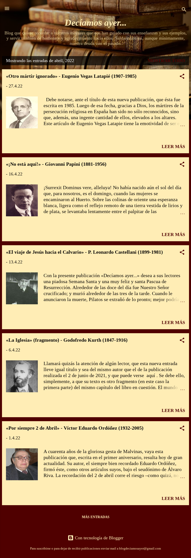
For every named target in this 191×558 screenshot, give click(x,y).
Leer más (173, 146)
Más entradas (95, 517)
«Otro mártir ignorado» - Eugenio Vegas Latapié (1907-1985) (71, 76)
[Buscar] (184, 10)
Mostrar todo (166, 60)
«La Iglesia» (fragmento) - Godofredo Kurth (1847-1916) (67, 340)
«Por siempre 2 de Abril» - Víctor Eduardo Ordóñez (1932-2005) (74, 428)
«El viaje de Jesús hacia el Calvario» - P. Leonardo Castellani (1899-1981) (84, 252)
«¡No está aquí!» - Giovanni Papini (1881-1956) (56, 164)
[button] (182, 77)
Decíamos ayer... (96, 22)
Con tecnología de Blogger (98, 537)
